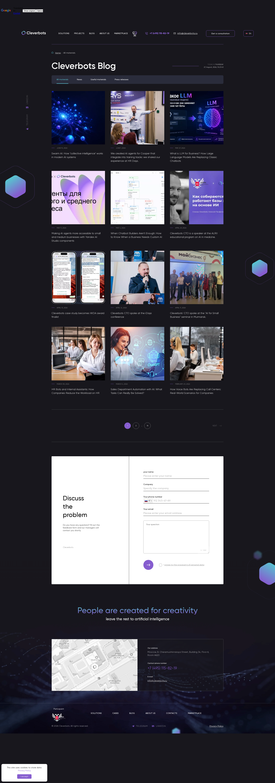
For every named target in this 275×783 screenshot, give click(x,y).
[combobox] (148, 500)
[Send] (148, 565)
